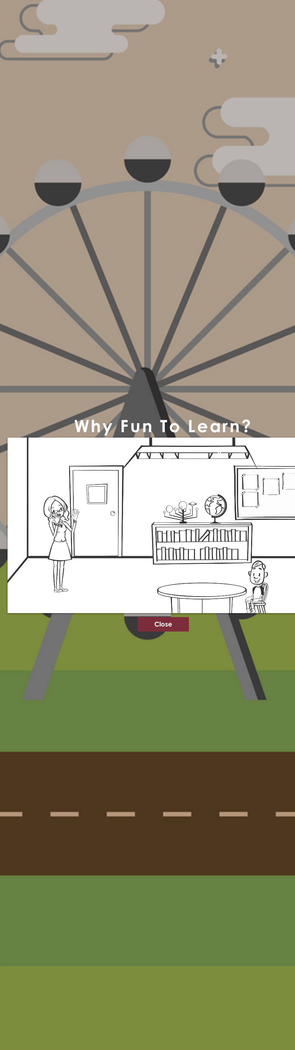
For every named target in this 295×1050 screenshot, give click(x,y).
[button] (163, 624)
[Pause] (17, 603)
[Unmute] (29, 603)
